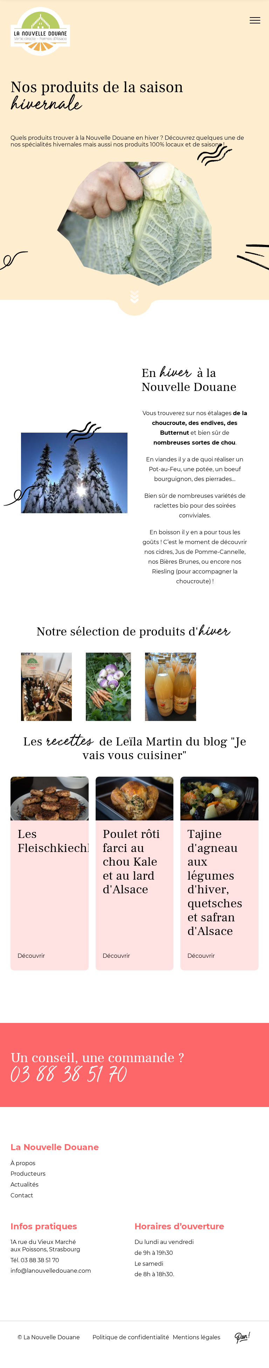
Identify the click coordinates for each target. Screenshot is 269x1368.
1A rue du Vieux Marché (43, 1242)
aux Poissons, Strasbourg (45, 1249)
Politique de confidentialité (130, 1337)
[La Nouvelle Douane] (40, 31)
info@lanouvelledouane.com (51, 1270)
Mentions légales (196, 1337)
